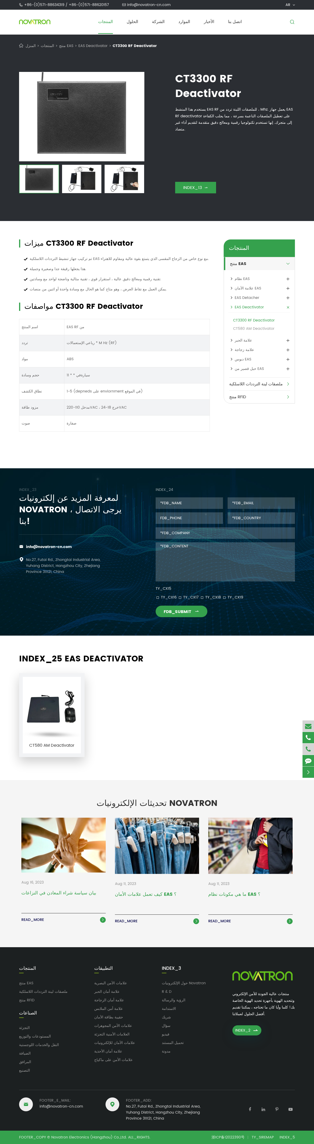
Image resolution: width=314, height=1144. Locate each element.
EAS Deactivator (93, 46)
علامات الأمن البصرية (110, 983)
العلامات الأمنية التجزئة (111, 1034)
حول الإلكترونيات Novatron (184, 983)
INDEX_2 (247, 1030)
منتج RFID (237, 397)
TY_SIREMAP (263, 1137)
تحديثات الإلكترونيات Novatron (157, 803)
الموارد (184, 21)
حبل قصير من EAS (249, 369)
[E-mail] (308, 726)
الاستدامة (169, 1009)
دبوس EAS (243, 359)
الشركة (158, 21)
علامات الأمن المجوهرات (113, 1026)
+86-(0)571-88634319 (45, 5)
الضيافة (25, 1053)
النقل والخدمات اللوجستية (39, 1045)
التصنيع (24, 1070)
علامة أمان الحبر (107, 992)
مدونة (166, 1051)
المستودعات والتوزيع (35, 1036)
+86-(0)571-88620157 (89, 5)
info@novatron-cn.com (149, 5)
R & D (166, 992)
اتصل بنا (235, 21)
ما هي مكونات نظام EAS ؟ (234, 894)
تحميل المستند (173, 1043)
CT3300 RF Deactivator (135, 46)
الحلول (132, 21)
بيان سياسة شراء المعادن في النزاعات (58, 893)
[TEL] (308, 737)
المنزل (31, 46)
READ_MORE (63, 920)
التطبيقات (103, 968)
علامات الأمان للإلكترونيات (114, 1043)
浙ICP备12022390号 (228, 1137)
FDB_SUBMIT (181, 611)
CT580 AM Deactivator (253, 329)
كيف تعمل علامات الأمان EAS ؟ (146, 894)
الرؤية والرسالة (173, 1000)
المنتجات (105, 21)
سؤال (166, 1026)
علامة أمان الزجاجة (109, 1000)
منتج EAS (66, 46)
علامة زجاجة (244, 350)
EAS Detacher (247, 298)
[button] (23, 180)
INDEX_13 (195, 187)
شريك (166, 1017)
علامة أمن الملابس (108, 1009)
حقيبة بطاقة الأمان (108, 1017)
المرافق (25, 1062)
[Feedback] (308, 760)
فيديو (165, 1034)
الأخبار (209, 21)
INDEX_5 (287, 1137)
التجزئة (24, 1028)
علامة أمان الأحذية (108, 1051)
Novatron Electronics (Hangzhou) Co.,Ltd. (89, 1137)
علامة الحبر (243, 340)
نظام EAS (242, 279)
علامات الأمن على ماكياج (113, 1060)
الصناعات (28, 1013)
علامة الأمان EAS (248, 288)
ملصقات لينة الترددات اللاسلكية (256, 384)
